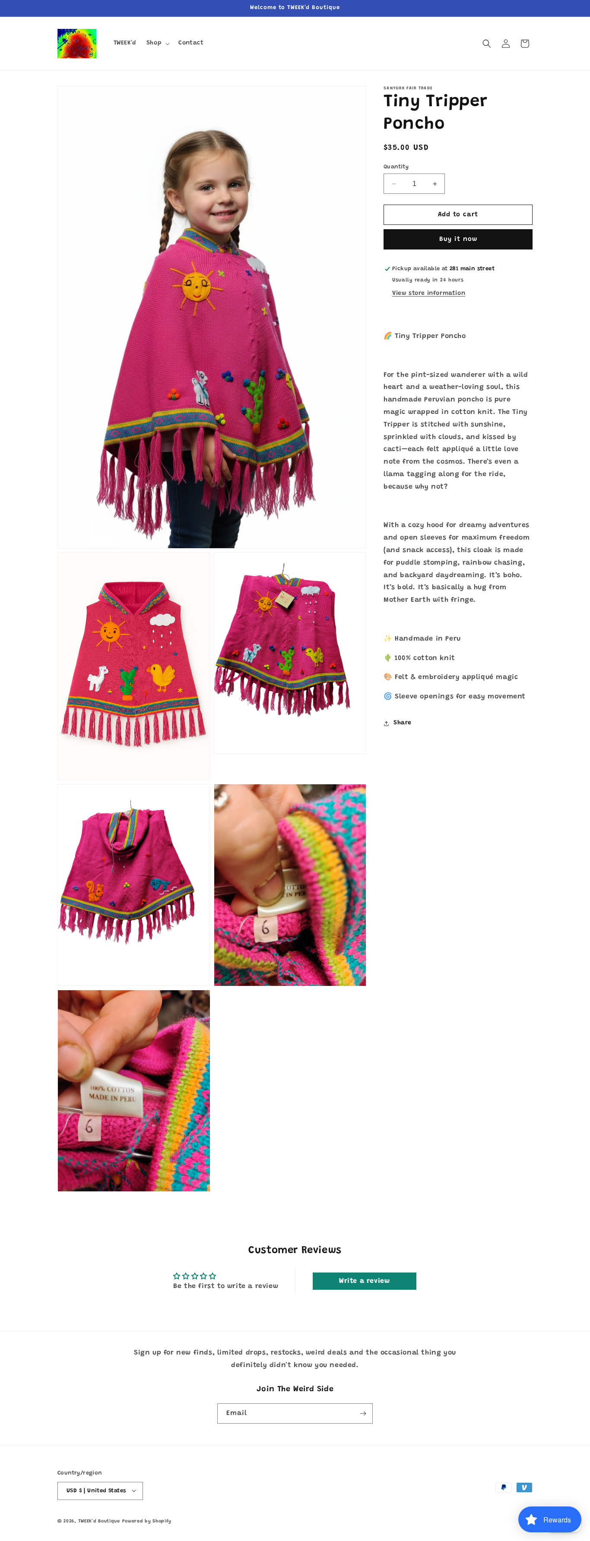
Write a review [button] (364, 1281)
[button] (157, 43)
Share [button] (402, 723)
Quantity (396, 167)
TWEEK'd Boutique (99, 1521)
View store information (428, 294)
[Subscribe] (362, 1413)
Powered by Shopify (147, 1521)
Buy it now (458, 240)
